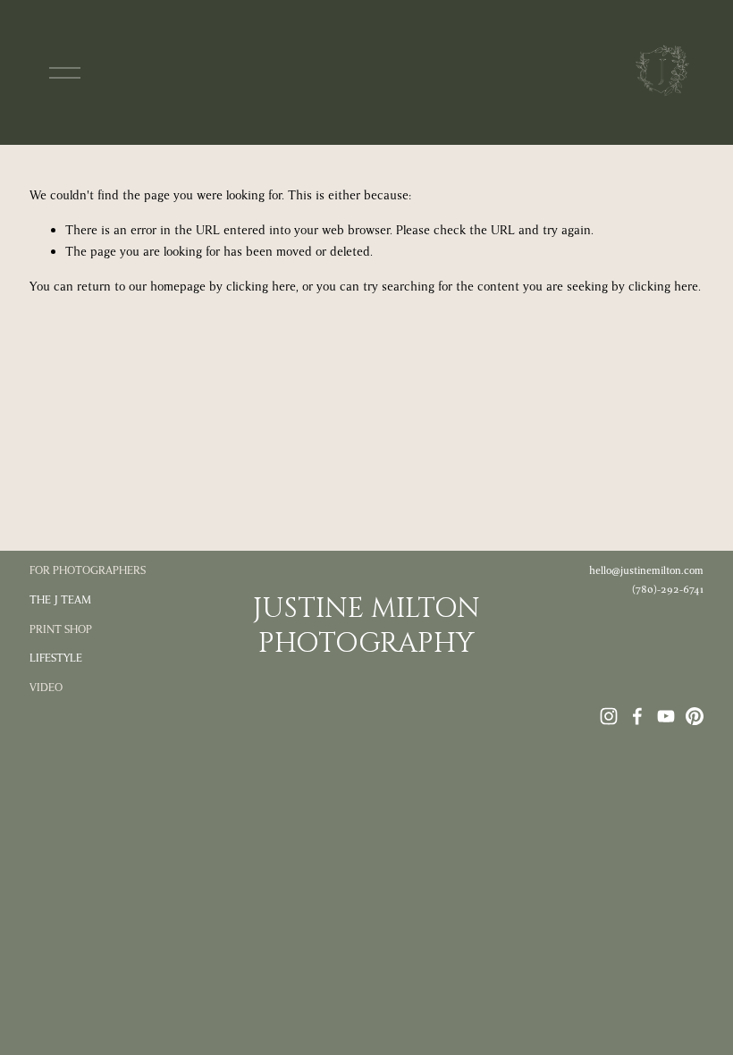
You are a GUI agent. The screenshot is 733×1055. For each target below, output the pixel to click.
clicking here (261, 286)
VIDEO (46, 687)
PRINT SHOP (60, 629)
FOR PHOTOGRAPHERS (87, 570)
